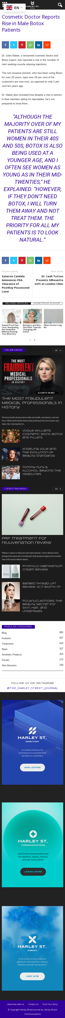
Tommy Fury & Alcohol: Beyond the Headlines (41, 470)
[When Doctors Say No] (53, 316)
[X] (13, 44)
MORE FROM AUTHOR (46, 303)
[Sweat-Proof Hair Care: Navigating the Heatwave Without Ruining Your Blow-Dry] (11, 316)
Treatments (8, 643)
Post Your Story (50, 1004)
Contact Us (33, 1004)
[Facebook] (5, 44)
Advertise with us (15, 1004)
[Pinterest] (22, 44)
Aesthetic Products (12, 654)
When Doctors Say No (53, 326)
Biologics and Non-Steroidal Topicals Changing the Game (32, 328)
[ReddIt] (47, 44)
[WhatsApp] (30, 44)
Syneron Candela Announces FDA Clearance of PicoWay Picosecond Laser (15, 283)
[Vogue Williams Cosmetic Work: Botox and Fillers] (11, 436)
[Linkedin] (38, 44)
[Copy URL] (55, 44)
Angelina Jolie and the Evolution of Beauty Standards (39, 452)
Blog (4, 633)
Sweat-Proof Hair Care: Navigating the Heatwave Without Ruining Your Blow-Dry (10, 329)
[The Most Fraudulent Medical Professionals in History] (32, 375)
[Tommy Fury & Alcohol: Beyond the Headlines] (11, 472)
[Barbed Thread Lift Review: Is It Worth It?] (11, 595)
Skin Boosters (9, 665)
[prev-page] (30, 340)
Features (6, 638)
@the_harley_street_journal (32, 688)
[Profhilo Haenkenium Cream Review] (11, 571)
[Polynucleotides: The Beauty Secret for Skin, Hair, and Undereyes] (11, 605)
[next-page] (34, 340)
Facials (5, 660)
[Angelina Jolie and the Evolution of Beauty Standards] (11, 454)
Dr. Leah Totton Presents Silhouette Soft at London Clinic (49, 280)
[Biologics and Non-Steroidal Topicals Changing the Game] (32, 316)
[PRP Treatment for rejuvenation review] (32, 514)
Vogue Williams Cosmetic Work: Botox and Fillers (42, 434)
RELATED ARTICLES (16, 303)
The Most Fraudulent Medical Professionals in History (32, 403)
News (5, 649)
